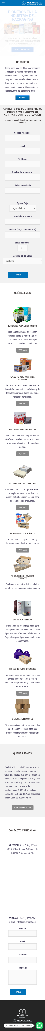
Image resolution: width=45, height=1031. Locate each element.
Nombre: (22, 928)
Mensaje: (22, 967)
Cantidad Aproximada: (22, 216)
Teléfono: (22, 159)
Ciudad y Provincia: (22, 185)
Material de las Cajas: (22, 256)
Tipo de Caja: (22, 203)
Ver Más (23, 97)
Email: (22, 146)
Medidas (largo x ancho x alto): (22, 229)
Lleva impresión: (22, 242)
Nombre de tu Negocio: (22, 172)
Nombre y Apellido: (22, 133)
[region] (22, 31)
